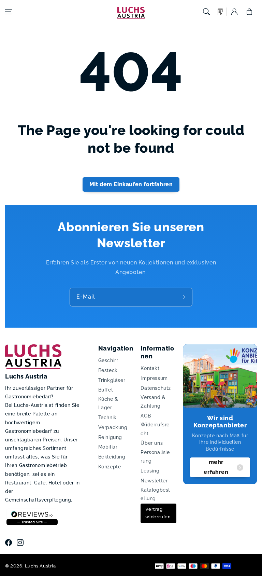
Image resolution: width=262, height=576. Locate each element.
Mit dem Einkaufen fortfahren (131, 184)
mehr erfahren (216, 467)
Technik (107, 417)
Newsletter (154, 480)
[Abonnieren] (184, 297)
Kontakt (150, 368)
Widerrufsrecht (155, 429)
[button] (8, 11)
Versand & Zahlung (153, 402)
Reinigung (110, 437)
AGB (146, 416)
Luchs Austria (40, 565)
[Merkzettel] (220, 12)
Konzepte (109, 466)
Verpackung (113, 427)
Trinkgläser (112, 380)
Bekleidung (112, 457)
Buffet (105, 390)
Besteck (108, 370)
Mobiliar (108, 447)
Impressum (154, 378)
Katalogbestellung (155, 494)
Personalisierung (155, 457)
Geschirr (108, 360)
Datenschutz (156, 388)
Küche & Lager (108, 403)
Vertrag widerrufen (158, 513)
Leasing (150, 471)
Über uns (152, 443)
